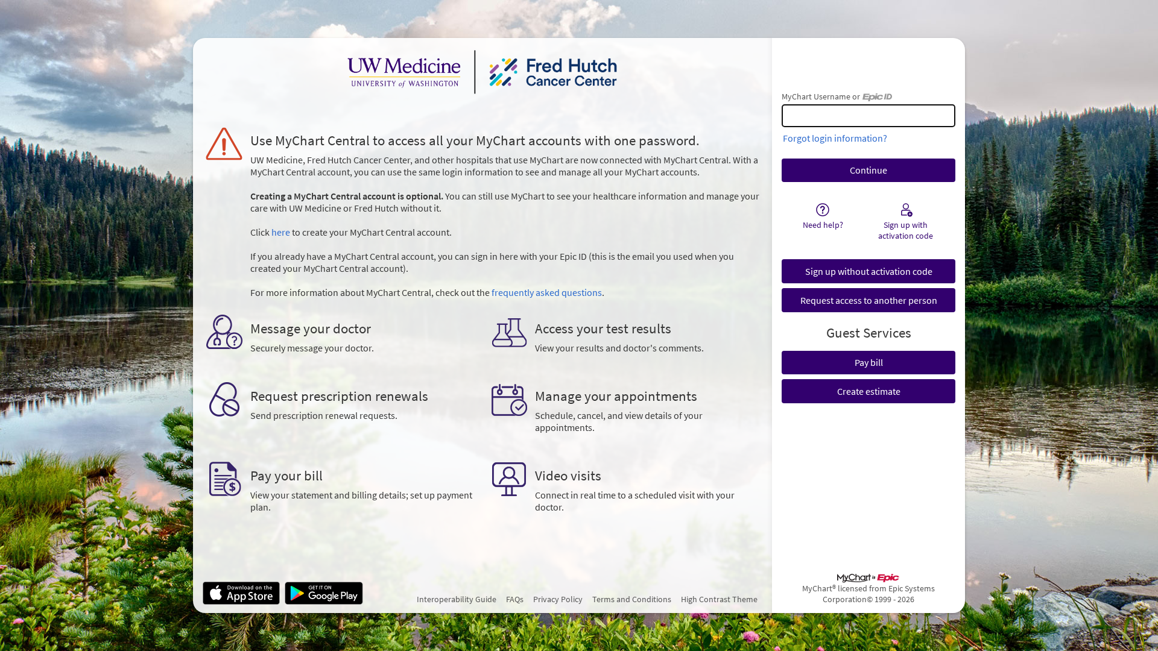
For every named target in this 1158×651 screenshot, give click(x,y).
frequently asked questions (547, 292)
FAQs (515, 599)
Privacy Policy (558, 599)
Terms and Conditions (631, 599)
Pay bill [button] (869, 362)
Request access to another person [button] (868, 300)
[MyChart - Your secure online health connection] (482, 72)
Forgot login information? (835, 138)
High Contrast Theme (719, 599)
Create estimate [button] (868, 391)
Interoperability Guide (456, 599)
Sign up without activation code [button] (868, 271)
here (280, 232)
